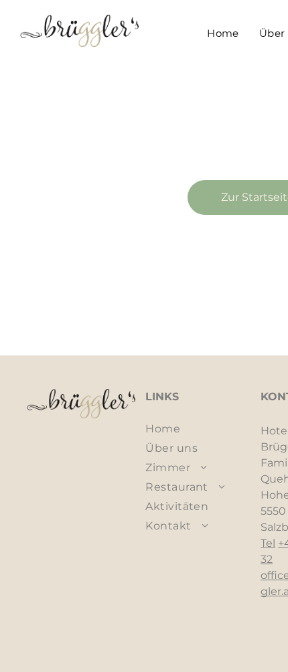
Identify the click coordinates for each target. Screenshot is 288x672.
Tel (268, 543)
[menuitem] (223, 33)
